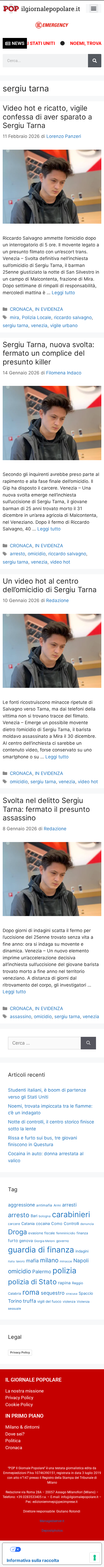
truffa (29, 1301)
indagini (82, 1251)
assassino (20, 1016)
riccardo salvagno (73, 317)
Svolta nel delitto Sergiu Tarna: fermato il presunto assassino (46, 809)
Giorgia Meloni (44, 1241)
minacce (66, 1261)
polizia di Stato (32, 1282)
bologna (45, 1216)
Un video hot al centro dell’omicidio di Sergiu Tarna (50, 585)
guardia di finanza (41, 1249)
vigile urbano (64, 325)
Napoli (81, 1260)
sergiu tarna (15, 325)
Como (56, 1223)
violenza (69, 1302)
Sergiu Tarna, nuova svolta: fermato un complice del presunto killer (48, 353)
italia (11, 1261)
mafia (32, 1260)
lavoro (20, 1261)
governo (62, 1241)
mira (14, 317)
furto (13, 1240)
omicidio (37, 553)
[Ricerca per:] (44, 1043)
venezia (39, 325)
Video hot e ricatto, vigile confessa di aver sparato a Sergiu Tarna (47, 117)
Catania (28, 1223)
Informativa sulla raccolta (33, 1560)
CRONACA (21, 309)
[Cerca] (94, 60)
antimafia (44, 1205)
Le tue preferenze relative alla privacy (57, 1549)
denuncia (87, 1224)
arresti (69, 1205)
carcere (14, 1224)
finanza (82, 1233)
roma (30, 1292)
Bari (34, 1215)
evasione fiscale (41, 1233)
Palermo (41, 1271)
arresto (17, 553)
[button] (93, 8)
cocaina (43, 1223)
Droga (17, 1232)
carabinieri (71, 1214)
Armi (57, 1205)
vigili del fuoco (49, 1301)
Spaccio (86, 1293)
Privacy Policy (20, 1352)
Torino (15, 1301)
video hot (60, 562)
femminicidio (65, 1233)
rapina (64, 1282)
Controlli (71, 1223)
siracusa (71, 1294)
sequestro (53, 1293)
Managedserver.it (52, 1521)
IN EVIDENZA (49, 309)
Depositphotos (52, 1531)
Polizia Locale (36, 317)
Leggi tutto (63, 292)
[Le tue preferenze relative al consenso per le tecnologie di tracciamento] (95, 1558)
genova (26, 1240)
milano (49, 1260)
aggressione (21, 1205)
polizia (65, 1270)
